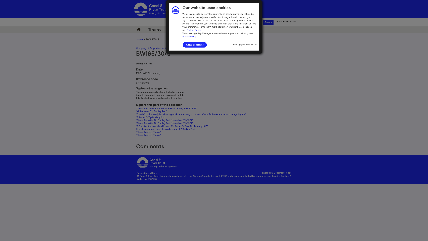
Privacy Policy (189, 36)
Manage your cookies (243, 44)
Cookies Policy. (193, 29)
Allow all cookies (194, 44)
